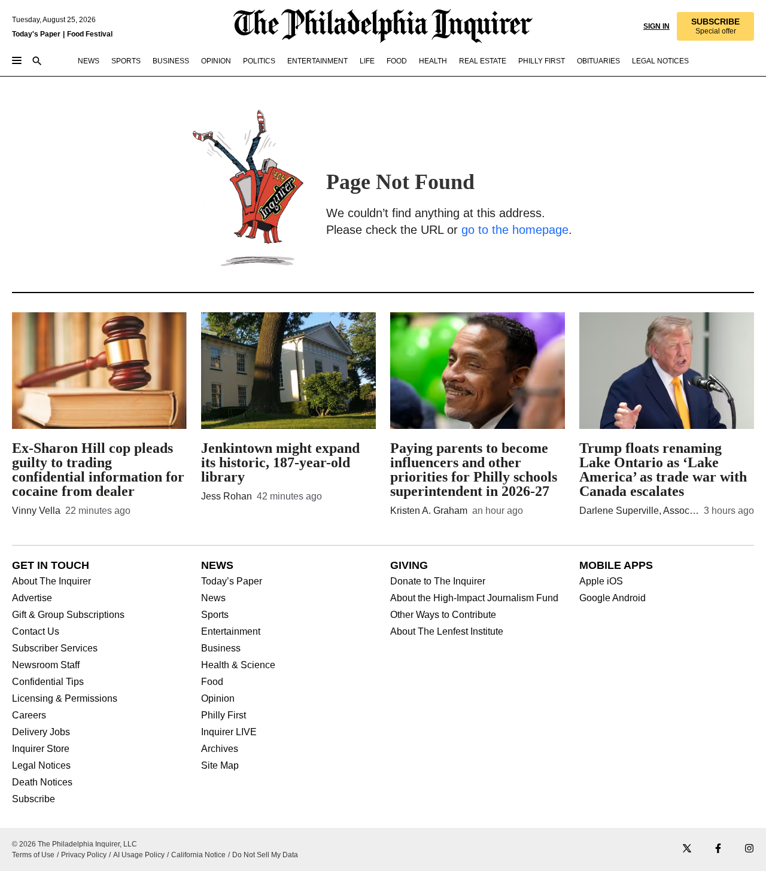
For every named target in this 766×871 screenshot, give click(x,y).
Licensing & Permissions (64, 699)
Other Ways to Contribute (443, 615)
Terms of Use (33, 855)
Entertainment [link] (317, 61)
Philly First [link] (541, 61)
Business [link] (171, 61)
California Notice (198, 855)
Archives (219, 749)
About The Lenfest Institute (446, 631)
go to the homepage (515, 229)
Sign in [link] (656, 26)
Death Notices (42, 782)
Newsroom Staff (46, 665)
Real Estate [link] (482, 61)
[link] (715, 26)
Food (212, 682)
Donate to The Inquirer (437, 581)
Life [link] (367, 61)
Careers (29, 715)
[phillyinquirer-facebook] (718, 849)
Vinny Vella (36, 510)
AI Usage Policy (139, 855)
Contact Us (35, 631)
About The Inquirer (51, 581)
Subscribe (33, 799)
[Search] (37, 62)
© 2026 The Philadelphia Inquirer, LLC (74, 844)
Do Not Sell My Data (265, 855)
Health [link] (433, 61)
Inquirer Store (40, 749)
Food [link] (397, 61)
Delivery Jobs (41, 732)
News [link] (88, 61)
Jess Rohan (226, 496)
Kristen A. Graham (428, 510)
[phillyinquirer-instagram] (749, 849)
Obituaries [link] (598, 61)
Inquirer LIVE (229, 732)
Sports (215, 615)
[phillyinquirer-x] (687, 849)
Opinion (218, 699)
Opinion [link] (216, 61)
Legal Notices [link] (660, 61)
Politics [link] (259, 61)
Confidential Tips (48, 682)
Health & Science (238, 665)
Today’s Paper (231, 581)
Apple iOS (601, 581)
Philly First (223, 715)
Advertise (32, 598)
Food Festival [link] (90, 34)
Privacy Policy (84, 855)
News (213, 598)
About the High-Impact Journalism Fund (474, 598)
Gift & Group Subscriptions (68, 615)
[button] (715, 26)
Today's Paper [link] (36, 34)
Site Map (220, 765)
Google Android (612, 598)
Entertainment (230, 631)
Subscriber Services (55, 648)
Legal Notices (41, 765)
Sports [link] (126, 61)
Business (221, 648)
